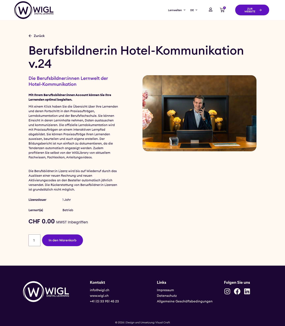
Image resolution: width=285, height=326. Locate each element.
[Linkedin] (247, 291)
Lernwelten (175, 10)
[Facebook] (237, 291)
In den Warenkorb (62, 240)
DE (192, 10)
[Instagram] (227, 291)
